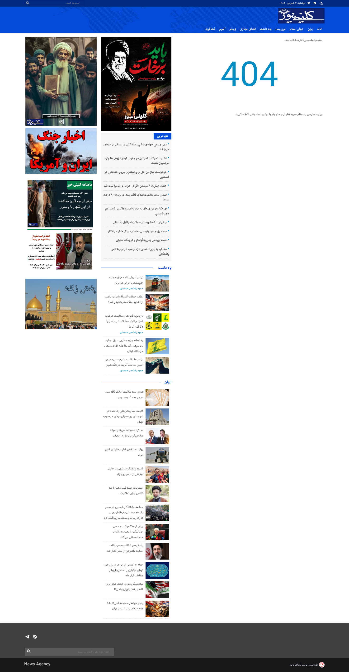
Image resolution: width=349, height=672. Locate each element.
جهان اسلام (296, 29)
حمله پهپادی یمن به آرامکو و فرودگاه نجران (141, 240)
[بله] (315, 3)
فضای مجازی (248, 29)
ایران (310, 29)
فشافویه (210, 29)
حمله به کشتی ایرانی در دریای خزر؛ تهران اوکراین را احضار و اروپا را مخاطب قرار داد (123, 570)
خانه (320, 29)
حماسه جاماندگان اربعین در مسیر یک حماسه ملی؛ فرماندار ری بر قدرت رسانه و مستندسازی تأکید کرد (123, 512)
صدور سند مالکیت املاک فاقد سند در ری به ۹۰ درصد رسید (136, 197)
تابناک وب (296, 665)
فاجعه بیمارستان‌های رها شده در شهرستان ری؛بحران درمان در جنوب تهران (123, 416)
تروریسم (280, 29)
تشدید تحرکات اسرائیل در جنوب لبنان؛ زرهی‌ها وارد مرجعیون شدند (136, 161)
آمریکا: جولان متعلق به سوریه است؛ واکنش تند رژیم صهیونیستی (137, 211)
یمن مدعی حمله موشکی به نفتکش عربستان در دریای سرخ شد (136, 147)
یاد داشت (266, 29)
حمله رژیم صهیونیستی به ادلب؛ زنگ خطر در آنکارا (137, 231)
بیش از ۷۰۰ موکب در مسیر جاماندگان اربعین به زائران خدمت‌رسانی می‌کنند (128, 531)
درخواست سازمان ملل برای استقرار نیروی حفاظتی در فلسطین (136, 175)
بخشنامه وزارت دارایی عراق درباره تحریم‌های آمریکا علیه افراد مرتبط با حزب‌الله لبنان (123, 345)
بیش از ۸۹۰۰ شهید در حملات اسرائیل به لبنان (140, 222)
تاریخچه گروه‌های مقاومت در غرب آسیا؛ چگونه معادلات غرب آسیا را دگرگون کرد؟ (124, 321)
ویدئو (232, 29)
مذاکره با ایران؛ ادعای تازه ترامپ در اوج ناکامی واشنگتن (140, 252)
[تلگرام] (308, 3)
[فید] (321, 3)
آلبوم (222, 29)
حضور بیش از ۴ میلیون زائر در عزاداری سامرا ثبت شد (135, 186)
